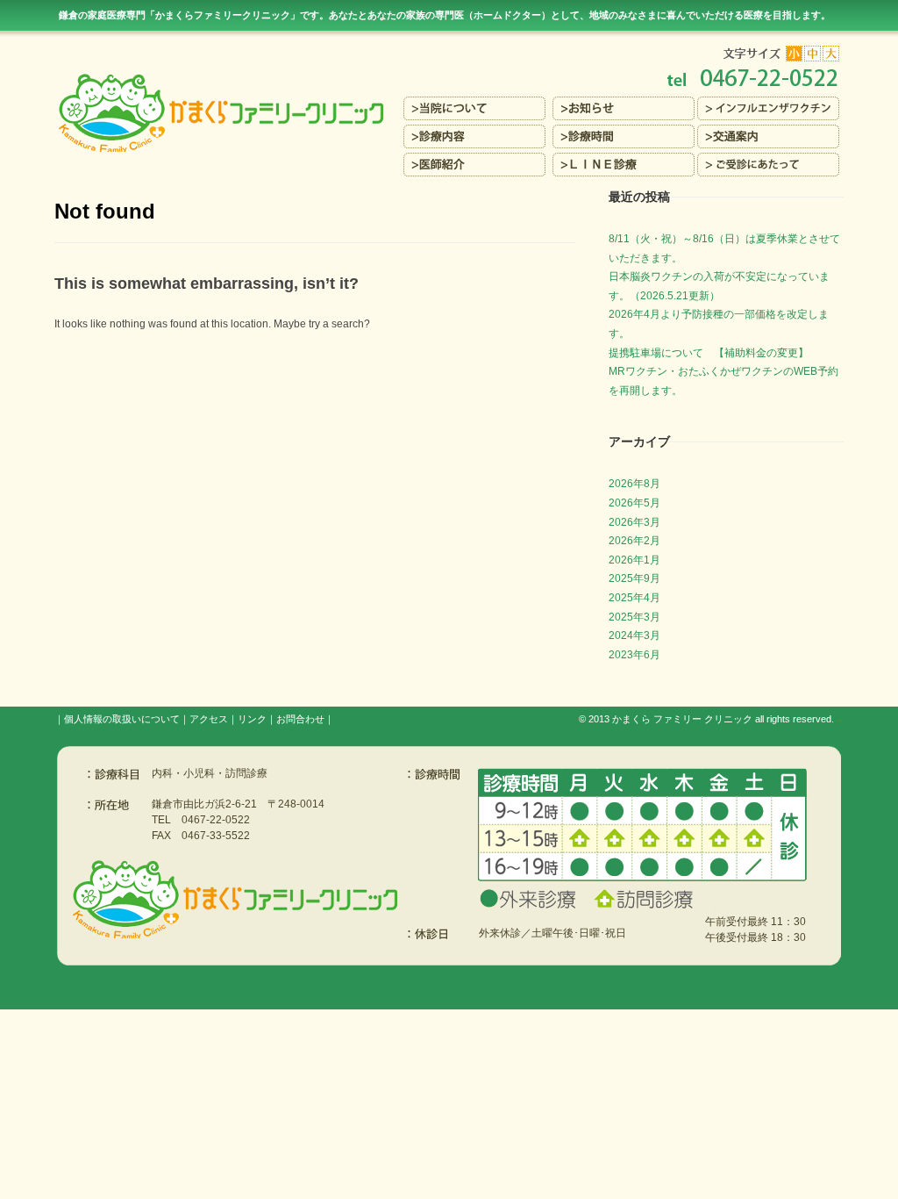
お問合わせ (300, 719)
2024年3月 (634, 635)
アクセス (208, 719)
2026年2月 (634, 541)
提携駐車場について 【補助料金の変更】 (709, 353)
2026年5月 (634, 503)
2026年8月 (634, 483)
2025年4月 (634, 598)
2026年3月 (634, 522)
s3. (840, 720)
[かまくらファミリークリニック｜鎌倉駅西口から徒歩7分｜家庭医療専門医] (449, 79)
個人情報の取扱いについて (122, 719)
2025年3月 (634, 617)
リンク (252, 719)
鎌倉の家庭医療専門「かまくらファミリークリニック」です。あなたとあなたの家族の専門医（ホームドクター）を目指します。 (444, 15)
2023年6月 (634, 655)
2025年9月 (634, 578)
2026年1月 (634, 560)
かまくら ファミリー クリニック (682, 719)
